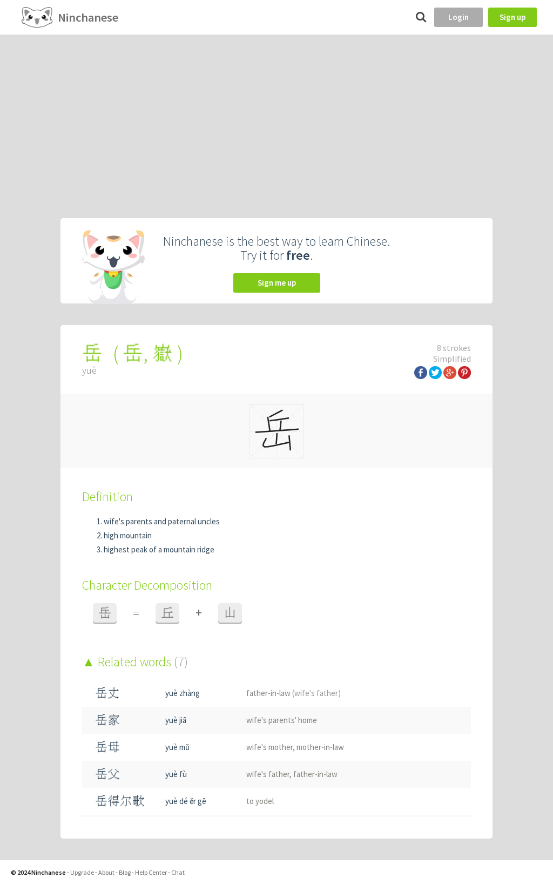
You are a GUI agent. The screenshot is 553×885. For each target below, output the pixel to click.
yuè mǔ (177, 747)
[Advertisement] (276, 115)
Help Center (151, 872)
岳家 (107, 720)
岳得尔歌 (120, 801)
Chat (178, 872)
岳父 (107, 774)
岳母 (107, 747)
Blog (125, 872)
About (106, 872)
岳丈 (107, 693)
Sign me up (277, 283)
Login (458, 17)
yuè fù (176, 774)
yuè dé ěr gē (185, 801)
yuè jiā (175, 720)
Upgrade (82, 872)
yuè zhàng (182, 693)
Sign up (512, 17)
